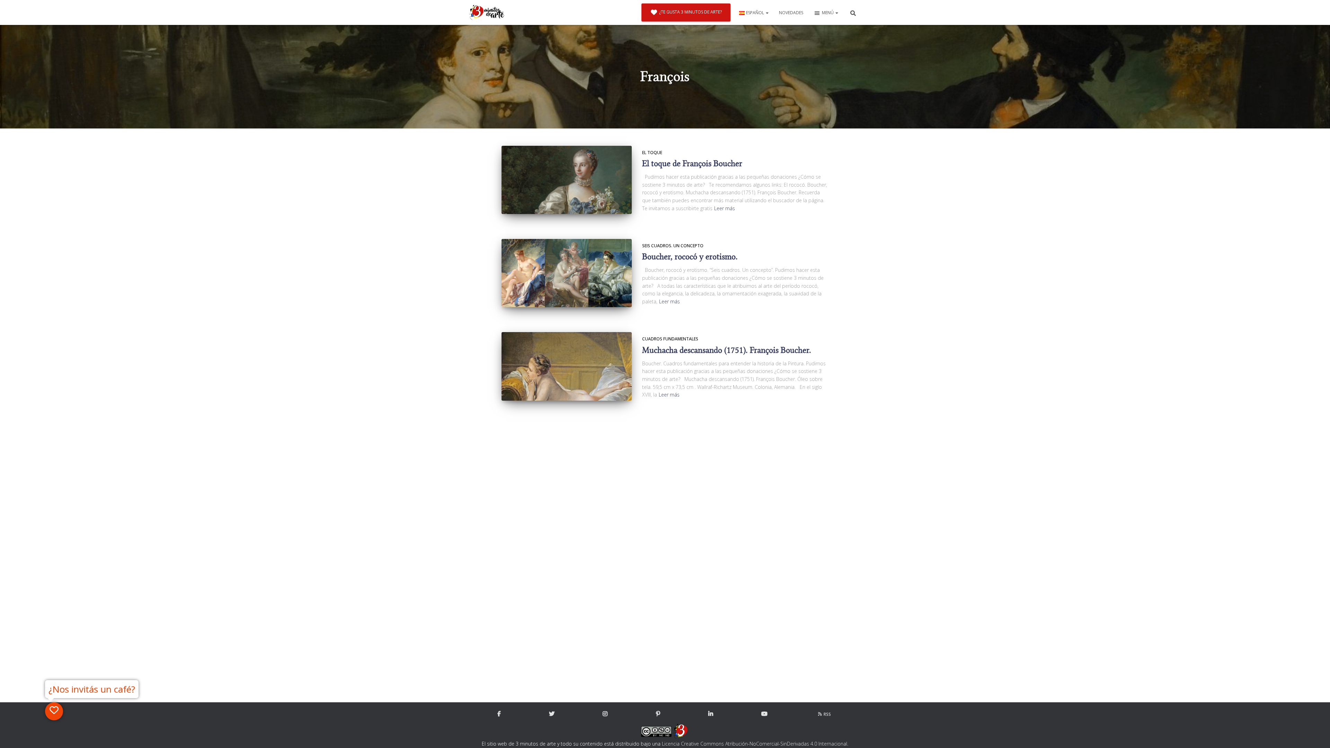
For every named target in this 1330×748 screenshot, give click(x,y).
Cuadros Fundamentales (670, 339)
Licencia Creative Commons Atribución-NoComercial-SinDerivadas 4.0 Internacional (754, 743)
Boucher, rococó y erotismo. (690, 257)
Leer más (724, 208)
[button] (767, 13)
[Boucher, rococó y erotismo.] (567, 273)
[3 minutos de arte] (486, 12)
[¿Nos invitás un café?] (54, 711)
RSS (827, 714)
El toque (652, 152)
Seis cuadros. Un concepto (672, 246)
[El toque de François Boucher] (567, 180)
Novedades (791, 13)
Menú (828, 13)
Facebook (499, 714)
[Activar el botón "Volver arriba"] (1316, 734)
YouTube (764, 714)
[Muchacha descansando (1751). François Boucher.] (567, 366)
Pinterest (658, 714)
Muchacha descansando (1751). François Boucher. (726, 350)
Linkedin (711, 714)
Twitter (552, 714)
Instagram (605, 714)
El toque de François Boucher (692, 164)
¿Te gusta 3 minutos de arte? (690, 12)
